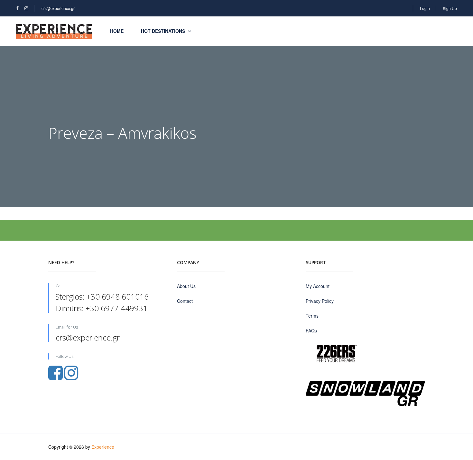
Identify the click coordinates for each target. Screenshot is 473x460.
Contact (185, 301)
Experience (102, 447)
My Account (317, 286)
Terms (312, 315)
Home (117, 31)
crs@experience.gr (58, 8)
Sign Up (450, 8)
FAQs (311, 330)
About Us (186, 286)
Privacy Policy (320, 301)
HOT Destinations (163, 31)
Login (425, 8)
